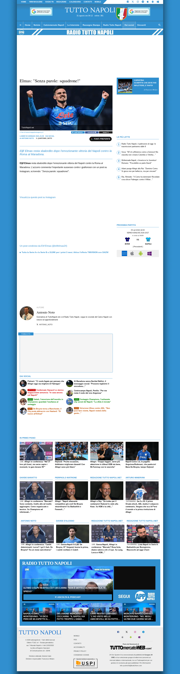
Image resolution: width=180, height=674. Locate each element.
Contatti (77, 643)
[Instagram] (138, 2)
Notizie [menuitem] (37, 25)
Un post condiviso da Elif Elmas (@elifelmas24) (43, 246)
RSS (75, 639)
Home (23, 2)
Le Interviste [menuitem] (73, 25)
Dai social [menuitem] (129, 25)
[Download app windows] (158, 2)
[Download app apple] (148, 2)
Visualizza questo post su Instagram (38, 197)
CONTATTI (88, 2)
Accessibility (79, 647)
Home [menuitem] (27, 25)
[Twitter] (133, 2)
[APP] (125, 253)
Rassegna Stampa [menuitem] (91, 25)
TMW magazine (35, 2)
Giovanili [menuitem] (141, 25)
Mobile (76, 636)
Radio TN (49, 2)
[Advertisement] (138, 278)
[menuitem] (20, 25)
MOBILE (98, 2)
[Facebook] (128, 2)
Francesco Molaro (48, 659)
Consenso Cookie (81, 655)
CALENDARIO (75, 2)
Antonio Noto (28, 138)
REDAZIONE (61, 2)
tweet (105, 132)
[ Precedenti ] (138, 247)
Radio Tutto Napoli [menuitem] (112, 25)
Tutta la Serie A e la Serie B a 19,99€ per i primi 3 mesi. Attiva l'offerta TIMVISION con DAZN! (65, 252)
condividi (91, 132)
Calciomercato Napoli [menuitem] (54, 25)
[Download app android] (153, 2)
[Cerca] (160, 25)
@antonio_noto (44, 138)
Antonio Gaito (46, 656)
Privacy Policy (80, 651)
